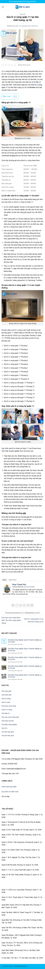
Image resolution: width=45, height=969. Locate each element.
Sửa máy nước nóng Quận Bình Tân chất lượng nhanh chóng (11, 620)
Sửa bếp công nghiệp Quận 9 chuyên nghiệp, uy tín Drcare (25, 650)
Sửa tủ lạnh (6, 702)
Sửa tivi (4, 728)
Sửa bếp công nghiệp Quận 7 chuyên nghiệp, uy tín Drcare (25, 658)
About (4, 580)
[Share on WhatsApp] (13, 605)
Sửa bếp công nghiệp (9, 724)
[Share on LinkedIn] (32, 605)
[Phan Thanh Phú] (7, 588)
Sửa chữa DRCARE (29, 587)
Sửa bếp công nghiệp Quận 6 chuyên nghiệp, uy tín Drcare (25, 667)
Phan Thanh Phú (32, 26)
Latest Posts (12, 580)
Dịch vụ (22, 14)
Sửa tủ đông (6, 699)
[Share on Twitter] (20, 605)
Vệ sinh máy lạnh (8, 736)
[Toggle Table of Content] (14, 96)
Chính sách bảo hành (9, 787)
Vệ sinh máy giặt (8, 732)
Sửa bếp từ (6, 713)
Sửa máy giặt (6, 691)
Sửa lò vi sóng (7, 710)
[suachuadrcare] (22, 7)
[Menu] (3, 6)
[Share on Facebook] (17, 605)
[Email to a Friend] (24, 605)
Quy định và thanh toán (10, 792)
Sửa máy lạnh (6, 695)
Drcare (4, 330)
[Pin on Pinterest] (28, 605)
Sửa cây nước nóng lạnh (10, 717)
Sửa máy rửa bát (8, 721)
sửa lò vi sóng (14, 448)
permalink (37, 613)
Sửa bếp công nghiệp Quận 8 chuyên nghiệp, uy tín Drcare (25, 641)
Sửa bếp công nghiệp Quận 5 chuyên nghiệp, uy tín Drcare (25, 676)
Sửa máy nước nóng (9, 706)
